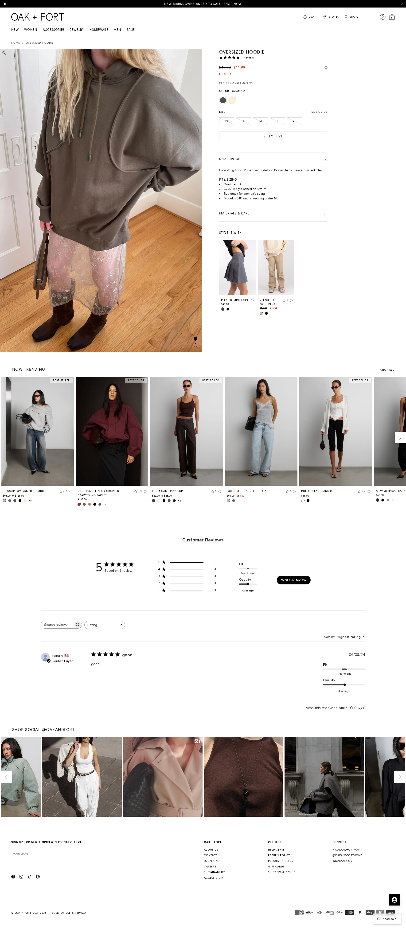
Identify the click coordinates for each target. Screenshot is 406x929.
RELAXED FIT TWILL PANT (268, 302)
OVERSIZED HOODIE (40, 42)
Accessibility (214, 877)
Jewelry (77, 30)
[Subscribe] (82, 855)
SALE (130, 30)
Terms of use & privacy (68, 912)
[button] (402, 4)
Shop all (387, 369)
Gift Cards (276, 866)
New (15, 30)
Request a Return (281, 861)
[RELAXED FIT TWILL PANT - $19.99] (276, 267)
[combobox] (104, 625)
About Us (211, 849)
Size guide (319, 111)
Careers (210, 866)
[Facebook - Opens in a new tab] (13, 877)
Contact (210, 855)
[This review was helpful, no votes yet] (351, 708)
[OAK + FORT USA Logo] (37, 17)
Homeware (99, 30)
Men (117, 30)
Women (30, 30)
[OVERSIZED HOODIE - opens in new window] (101, 200)
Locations (211, 861)
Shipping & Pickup (281, 872)
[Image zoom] (4, 54)
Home (15, 42)
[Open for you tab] (394, 900)
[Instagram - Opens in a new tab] (21, 877)
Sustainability (214, 872)
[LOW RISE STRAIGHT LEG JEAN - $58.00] (261, 431)
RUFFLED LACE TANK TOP (318, 491)
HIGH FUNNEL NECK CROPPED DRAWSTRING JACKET (98, 493)
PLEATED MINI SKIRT (234, 300)
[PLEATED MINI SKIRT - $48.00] (237, 267)
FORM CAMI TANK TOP (167, 491)
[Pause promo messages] (5, 4)
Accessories (54, 30)
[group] (37, 441)
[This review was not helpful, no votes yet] (360, 708)
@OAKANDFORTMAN (346, 849)
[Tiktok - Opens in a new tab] (29, 877)
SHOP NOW (233, 4)
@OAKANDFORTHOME (347, 855)
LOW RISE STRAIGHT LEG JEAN (248, 491)
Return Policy (279, 855)
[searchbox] (57, 624)
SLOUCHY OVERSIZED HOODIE (24, 491)
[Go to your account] (382, 17)
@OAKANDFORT (343, 861)
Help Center (277, 849)
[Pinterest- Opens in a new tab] (38, 877)
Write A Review (293, 580)
